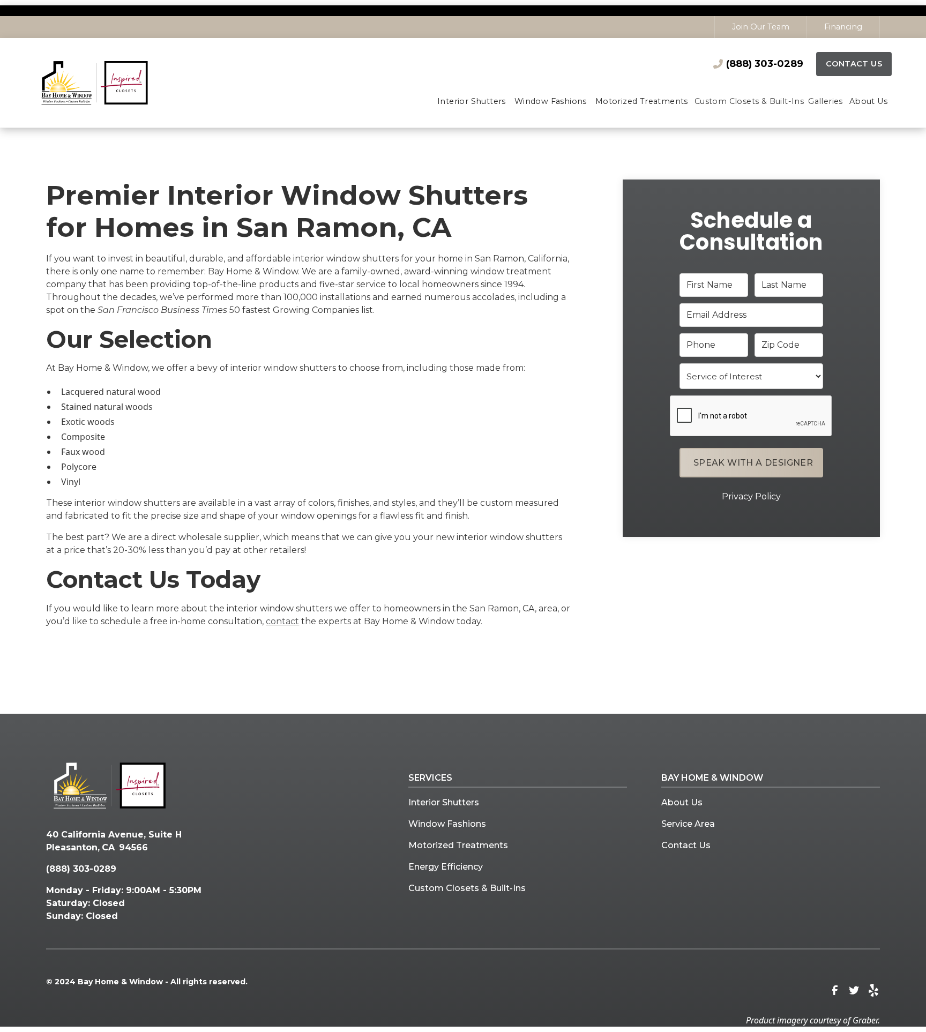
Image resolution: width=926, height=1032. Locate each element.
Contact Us (854, 64)
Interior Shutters (443, 802)
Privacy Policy (751, 496)
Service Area (688, 824)
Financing (843, 27)
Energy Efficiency (445, 867)
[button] (471, 102)
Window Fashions (447, 824)
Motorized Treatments (458, 845)
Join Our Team (760, 27)
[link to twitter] (854, 990)
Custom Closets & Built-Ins (467, 888)
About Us (682, 802)
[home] (109, 82)
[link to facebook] (834, 990)
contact (282, 621)
